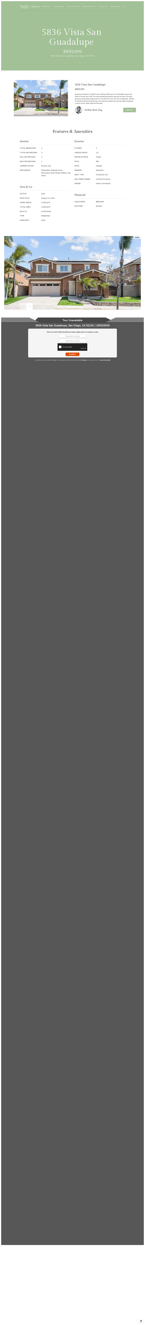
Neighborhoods (89, 6)
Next (29, 306)
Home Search (59, 6)
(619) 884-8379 (115, 6)
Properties (46, 6)
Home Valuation (73, 6)
